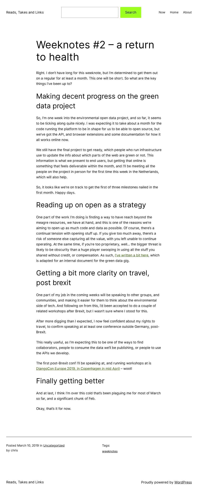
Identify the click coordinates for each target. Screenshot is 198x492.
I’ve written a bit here (131, 255)
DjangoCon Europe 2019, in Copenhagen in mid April (78, 368)
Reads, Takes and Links (25, 12)
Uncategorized (54, 445)
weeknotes (110, 451)
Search (130, 12)
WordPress (183, 482)
